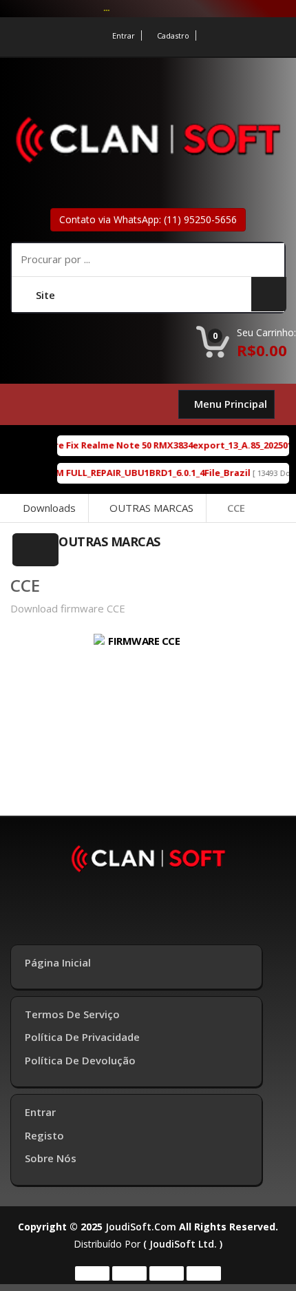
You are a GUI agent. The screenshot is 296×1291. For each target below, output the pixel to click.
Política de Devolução (80, 1060)
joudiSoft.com (140, 1226)
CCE (236, 508)
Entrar (123, 35)
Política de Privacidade (82, 1037)
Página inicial (58, 962)
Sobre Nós (50, 1158)
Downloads (49, 508)
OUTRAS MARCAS (151, 508)
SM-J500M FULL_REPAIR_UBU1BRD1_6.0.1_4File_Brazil (129, 472)
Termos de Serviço (72, 1014)
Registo (44, 1135)
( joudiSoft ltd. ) (182, 1243)
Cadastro (173, 35)
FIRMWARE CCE (144, 641)
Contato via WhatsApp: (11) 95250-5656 (148, 219)
